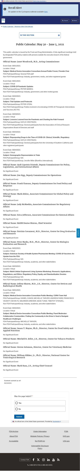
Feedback (78, 233)
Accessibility (13, 441)
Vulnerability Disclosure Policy (40, 447)
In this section (27, 35)
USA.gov (66, 441)
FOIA (66, 431)
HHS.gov (66, 436)
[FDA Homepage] (3, 20)
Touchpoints (56, 421)
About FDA (14, 436)
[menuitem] (40, 382)
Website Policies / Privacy (40, 436)
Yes (20, 403)
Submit (19, 416)
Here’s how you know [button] (39, 1)
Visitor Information (40, 431)
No (20, 409)
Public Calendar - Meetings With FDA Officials (18, 26)
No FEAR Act (40, 441)
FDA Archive (13, 431)
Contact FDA (25, 460)
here (46, 12)
